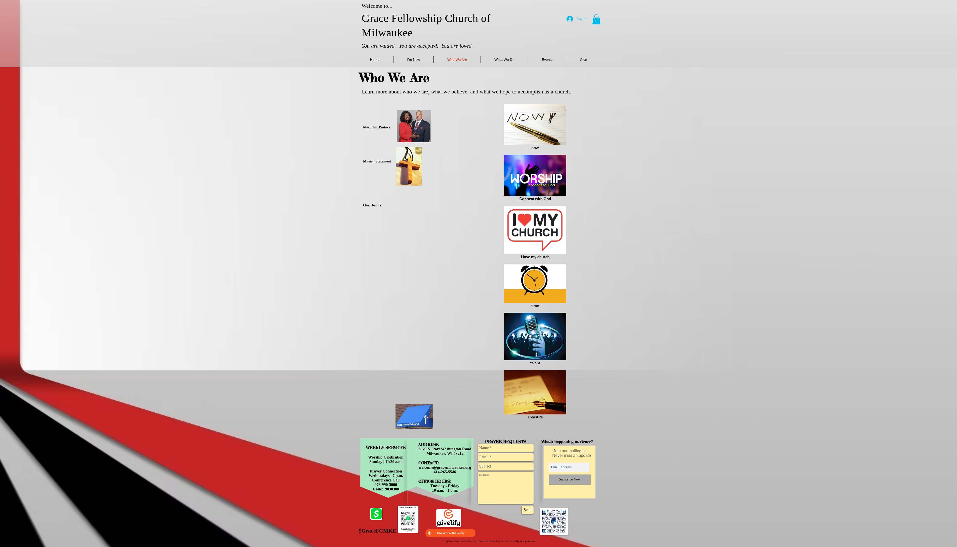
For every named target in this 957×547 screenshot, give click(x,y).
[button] (596, 19)
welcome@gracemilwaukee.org (445, 467)
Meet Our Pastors (376, 127)
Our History (372, 205)
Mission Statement (377, 161)
